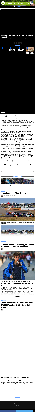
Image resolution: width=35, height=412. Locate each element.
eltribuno (6, 116)
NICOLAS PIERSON (7, 196)
